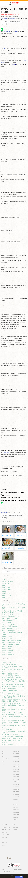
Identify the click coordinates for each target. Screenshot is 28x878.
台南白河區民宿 (15, 809)
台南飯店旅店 (15, 819)
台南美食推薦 (12, 18)
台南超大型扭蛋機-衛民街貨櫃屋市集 (11, 643)
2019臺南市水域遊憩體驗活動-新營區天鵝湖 (12, 684)
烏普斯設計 (14, 829)
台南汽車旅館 (15, 817)
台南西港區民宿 (15, 814)
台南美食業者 (4, 845)
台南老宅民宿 (5, 583)
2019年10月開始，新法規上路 (9, 664)
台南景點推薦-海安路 (7, 698)
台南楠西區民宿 (15, 789)
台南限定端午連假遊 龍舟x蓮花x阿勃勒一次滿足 (13, 720)
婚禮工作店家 (4, 842)
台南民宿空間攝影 (6, 587)
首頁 (2, 18)
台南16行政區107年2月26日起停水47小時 (12, 738)
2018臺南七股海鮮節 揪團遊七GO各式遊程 (12, 714)
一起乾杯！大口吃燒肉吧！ (8, 625)
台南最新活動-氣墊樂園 (7, 615)
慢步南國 (4, 634)
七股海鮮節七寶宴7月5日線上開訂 (10, 702)
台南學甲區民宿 (15, 779)
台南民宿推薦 (5, 597)
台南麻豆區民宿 (15, 756)
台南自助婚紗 (4, 837)
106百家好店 (4, 824)
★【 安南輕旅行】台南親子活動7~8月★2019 (13, 686)
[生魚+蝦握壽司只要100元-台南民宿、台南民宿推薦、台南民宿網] (7, 542)
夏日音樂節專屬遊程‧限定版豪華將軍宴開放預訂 (14, 700)
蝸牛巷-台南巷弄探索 (7, 621)
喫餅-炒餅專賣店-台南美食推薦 (10, 535)
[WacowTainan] (14, 3)
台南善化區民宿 (15, 781)
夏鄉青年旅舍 (5, 742)
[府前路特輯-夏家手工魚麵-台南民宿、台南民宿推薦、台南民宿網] (7, 556)
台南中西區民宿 (15, 802)
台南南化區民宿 (15, 764)
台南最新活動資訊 (6, 589)
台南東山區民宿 (15, 776)
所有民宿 (3, 753)
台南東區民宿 (15, 807)
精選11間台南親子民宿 (7, 650)
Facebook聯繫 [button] (19, 876)
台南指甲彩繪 (4, 832)
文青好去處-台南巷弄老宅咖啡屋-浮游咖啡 (12, 633)
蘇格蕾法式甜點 (20, 548)
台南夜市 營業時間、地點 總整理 (10, 734)
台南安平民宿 (15, 799)
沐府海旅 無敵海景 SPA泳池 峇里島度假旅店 (12, 611)
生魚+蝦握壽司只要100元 (8, 548)
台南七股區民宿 (15, 769)
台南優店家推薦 (6, 593)
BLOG (13, 824)
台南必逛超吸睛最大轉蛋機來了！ (10, 627)
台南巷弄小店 (5, 585)
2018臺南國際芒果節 (7, 729)
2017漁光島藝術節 (6, 623)
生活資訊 (4, 579)
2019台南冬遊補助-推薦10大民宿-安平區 (11, 675)
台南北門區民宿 (15, 786)
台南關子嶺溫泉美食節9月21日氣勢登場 (11, 677)
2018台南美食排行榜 (6, 827)
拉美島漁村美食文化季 (7, 662)
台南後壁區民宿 (15, 774)
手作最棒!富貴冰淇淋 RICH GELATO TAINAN (13, 629)
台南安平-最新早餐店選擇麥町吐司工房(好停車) (13, 696)
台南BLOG (6, 18)
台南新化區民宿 (15, 758)
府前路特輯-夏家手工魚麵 (8, 562)
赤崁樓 (16, 31)
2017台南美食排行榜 (6, 829)
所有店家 (3, 756)
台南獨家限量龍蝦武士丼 (8, 636)
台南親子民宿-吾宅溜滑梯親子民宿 (10, 617)
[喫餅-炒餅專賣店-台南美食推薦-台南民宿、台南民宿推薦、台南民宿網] (7, 529)
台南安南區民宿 (15, 796)
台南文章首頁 (4, 512)
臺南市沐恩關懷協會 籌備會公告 (10, 688)
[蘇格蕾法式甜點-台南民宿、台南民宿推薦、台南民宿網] (20, 542)
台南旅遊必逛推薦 (6, 595)
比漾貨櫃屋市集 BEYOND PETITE (10, 644)
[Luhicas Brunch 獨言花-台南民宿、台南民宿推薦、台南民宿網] (20, 529)
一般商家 (3, 840)
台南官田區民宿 (15, 784)
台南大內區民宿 (15, 753)
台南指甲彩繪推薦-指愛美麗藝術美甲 (11, 704)
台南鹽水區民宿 (15, 766)
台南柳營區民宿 (15, 751)
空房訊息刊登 (15, 827)
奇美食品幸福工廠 (6, 652)
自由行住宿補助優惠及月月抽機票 (10, 673)
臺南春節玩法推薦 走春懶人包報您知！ (11, 613)
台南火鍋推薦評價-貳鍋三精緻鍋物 (10, 694)
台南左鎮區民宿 (15, 761)
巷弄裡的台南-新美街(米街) (8, 630)
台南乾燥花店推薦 (6, 648)
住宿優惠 (3, 764)
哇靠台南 (3, 761)
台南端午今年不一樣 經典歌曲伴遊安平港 (12, 713)
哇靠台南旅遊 (7, 31)
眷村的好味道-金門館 (7, 646)
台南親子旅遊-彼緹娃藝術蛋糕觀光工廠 (11, 640)
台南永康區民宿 (15, 812)
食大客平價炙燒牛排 (7, 638)
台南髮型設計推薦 (5, 834)
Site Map (14, 831)
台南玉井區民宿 (15, 794)
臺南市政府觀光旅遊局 (7, 581)
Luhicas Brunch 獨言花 (21, 535)
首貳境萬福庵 (7, 452)
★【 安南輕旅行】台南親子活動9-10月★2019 (13, 679)
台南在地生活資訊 (5, 758)
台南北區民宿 (15, 804)
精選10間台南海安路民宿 (8, 654)
